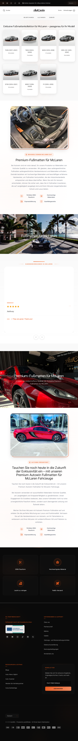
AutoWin (12, 722)
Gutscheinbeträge (11, 688)
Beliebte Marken (29, 17)
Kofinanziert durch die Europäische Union (19, 622)
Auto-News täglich (12, 674)
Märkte (46, 631)
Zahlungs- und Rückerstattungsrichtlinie (56, 640)
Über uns (47, 622)
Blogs (7, 670)
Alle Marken (41, 17)
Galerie (46, 636)
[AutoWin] (39, 10)
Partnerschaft (48, 626)
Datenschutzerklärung (51, 645)
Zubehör (51, 17)
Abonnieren (58, 688)
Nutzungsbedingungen (51, 649)
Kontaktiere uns (49, 653)
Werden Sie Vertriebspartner (14, 683)
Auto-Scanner (10, 679)
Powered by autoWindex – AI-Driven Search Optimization (33, 722)
